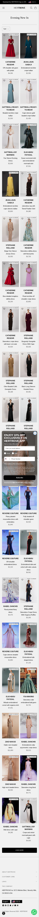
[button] (3, 913)
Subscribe (19, 477)
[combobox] (7, 459)
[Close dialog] (35, 433)
